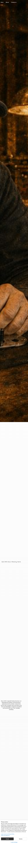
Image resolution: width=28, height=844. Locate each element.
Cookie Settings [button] (14, 842)
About (7, 2)
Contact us (13, 2)
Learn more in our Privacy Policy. (7, 834)
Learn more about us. (5, 835)
